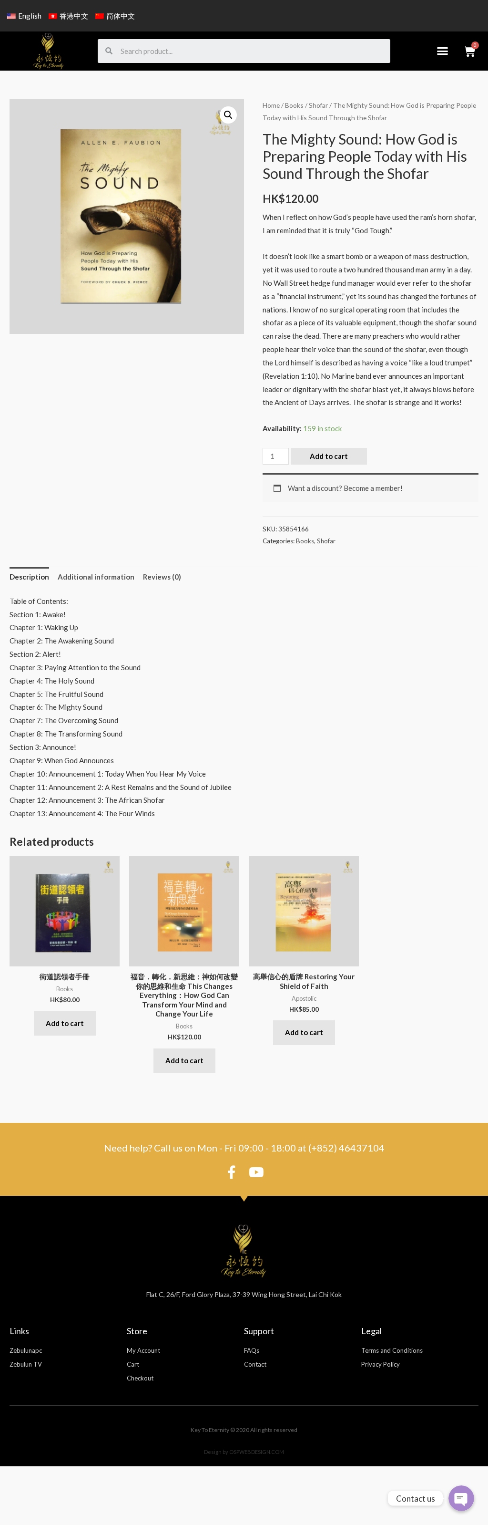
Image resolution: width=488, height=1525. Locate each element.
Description (29, 576)
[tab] (29, 577)
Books (294, 105)
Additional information (96, 576)
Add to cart (329, 456)
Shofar (318, 105)
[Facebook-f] (231, 1172)
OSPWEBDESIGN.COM (256, 1452)
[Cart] (469, 51)
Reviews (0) (162, 576)
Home (271, 105)
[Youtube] (256, 1172)
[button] (442, 51)
